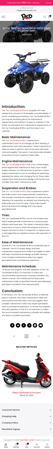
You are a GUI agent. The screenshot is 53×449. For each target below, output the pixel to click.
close (49, 3)
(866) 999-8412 (28, 8)
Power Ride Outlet (26, 440)
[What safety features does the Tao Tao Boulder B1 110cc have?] (14, 336)
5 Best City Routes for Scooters (26, 392)
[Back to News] (26, 336)
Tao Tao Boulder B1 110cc (16, 110)
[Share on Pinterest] (23, 325)
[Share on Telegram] (35, 325)
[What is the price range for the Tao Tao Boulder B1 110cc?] (39, 336)
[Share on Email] (40, 325)
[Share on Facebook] (12, 325)
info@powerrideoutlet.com (26, 10)
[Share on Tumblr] (29, 325)
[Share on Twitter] (18, 325)
